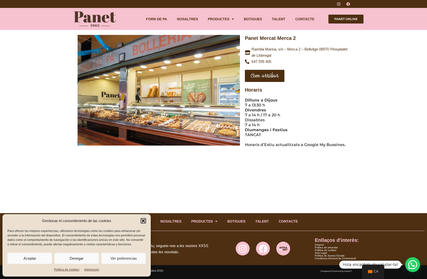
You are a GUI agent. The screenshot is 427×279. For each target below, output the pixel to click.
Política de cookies (66, 269)
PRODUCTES (218, 19)
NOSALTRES (187, 19)
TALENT (278, 19)
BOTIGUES (253, 19)
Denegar (77, 258)
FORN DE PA (156, 19)
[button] (143, 220)
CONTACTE (304, 19)
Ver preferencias (123, 258)
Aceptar (29, 258)
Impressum (91, 269)
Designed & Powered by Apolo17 (336, 271)
